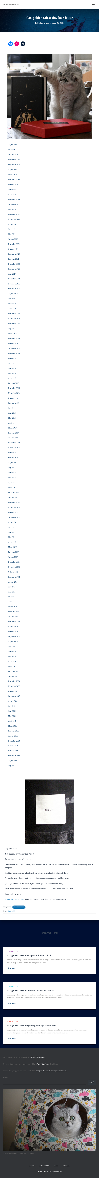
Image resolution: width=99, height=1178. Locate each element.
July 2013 (11, 468)
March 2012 (12, 547)
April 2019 (12, 309)
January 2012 (13, 557)
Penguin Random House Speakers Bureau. (51, 1071)
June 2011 (11, 592)
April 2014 (12, 423)
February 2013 (13, 492)
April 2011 (12, 602)
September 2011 (14, 577)
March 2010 (12, 666)
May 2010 (12, 656)
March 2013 (12, 487)
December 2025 (14, 160)
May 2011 (11, 597)
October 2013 (13, 453)
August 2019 (13, 294)
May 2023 (12, 209)
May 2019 (12, 304)
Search (5, 1078)
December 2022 (14, 214)
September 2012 (14, 517)
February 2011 (13, 612)
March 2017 (12, 334)
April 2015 (12, 378)
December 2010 (14, 622)
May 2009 (12, 716)
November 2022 (14, 219)
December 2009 (14, 681)
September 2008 (14, 756)
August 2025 (13, 170)
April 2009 (12, 721)
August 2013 (13, 463)
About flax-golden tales (14, 899)
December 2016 (14, 338)
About (32, 1166)
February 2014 (13, 433)
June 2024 (12, 189)
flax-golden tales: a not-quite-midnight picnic (29, 955)
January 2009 (13, 736)
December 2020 (14, 264)
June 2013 (12, 473)
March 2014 (12, 428)
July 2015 (11, 363)
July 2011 (11, 587)
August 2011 (12, 582)
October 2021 (13, 249)
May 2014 (12, 418)
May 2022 (12, 234)
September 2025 (14, 165)
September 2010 (14, 637)
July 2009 (11, 706)
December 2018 (14, 314)
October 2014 (13, 398)
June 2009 (12, 711)
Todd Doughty (42, 1064)
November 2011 (14, 567)
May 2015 (12, 373)
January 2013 (13, 497)
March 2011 (12, 607)
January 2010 (13, 676)
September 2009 (14, 696)
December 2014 (14, 388)
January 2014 (13, 438)
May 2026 (12, 150)
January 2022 (13, 239)
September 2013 (14, 458)
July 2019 (11, 299)
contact (66, 1166)
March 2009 (12, 726)
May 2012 (12, 537)
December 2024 (14, 179)
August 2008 (13, 761)
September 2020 (14, 269)
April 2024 (12, 194)
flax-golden (19, 907)
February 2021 (13, 259)
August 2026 (13, 145)
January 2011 (13, 617)
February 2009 (13, 731)
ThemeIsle (58, 1172)
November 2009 (14, 686)
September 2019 (14, 289)
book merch (44, 1166)
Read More (12, 968)
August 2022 (13, 224)
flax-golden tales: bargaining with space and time (31, 1025)
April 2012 (12, 542)
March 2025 (12, 175)
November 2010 (14, 627)
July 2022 (11, 229)
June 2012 (12, 532)
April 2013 (12, 483)
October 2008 (13, 751)
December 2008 (14, 741)
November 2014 (14, 393)
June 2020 (12, 274)
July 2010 (11, 646)
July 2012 (11, 527)
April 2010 (12, 661)
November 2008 (14, 746)
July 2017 (11, 329)
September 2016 (14, 348)
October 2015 (13, 358)
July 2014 (11, 408)
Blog (56, 1166)
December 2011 (14, 562)
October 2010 (13, 632)
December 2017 (14, 324)
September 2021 (14, 254)
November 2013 (14, 448)
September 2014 (14, 403)
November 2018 (14, 319)
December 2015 (14, 353)
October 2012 (13, 512)
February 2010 (13, 671)
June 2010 (12, 651)
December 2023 (14, 199)
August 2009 (13, 701)
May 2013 (12, 478)
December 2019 (14, 279)
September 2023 (14, 204)
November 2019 (14, 284)
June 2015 (12, 368)
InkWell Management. (38, 1057)
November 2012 (14, 507)
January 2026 (13, 155)
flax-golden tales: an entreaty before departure (30, 990)
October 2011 (13, 572)
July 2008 (11, 766)
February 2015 (13, 383)
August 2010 (13, 642)
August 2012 (13, 522)
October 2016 (13, 343)
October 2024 (13, 184)
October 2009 (13, 691)
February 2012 (13, 552)
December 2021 (14, 244)
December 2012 (14, 502)
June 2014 (12, 413)
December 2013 (14, 443)
